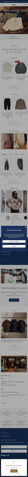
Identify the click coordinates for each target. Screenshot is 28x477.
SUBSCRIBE (14, 246)
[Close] (25, 227)
